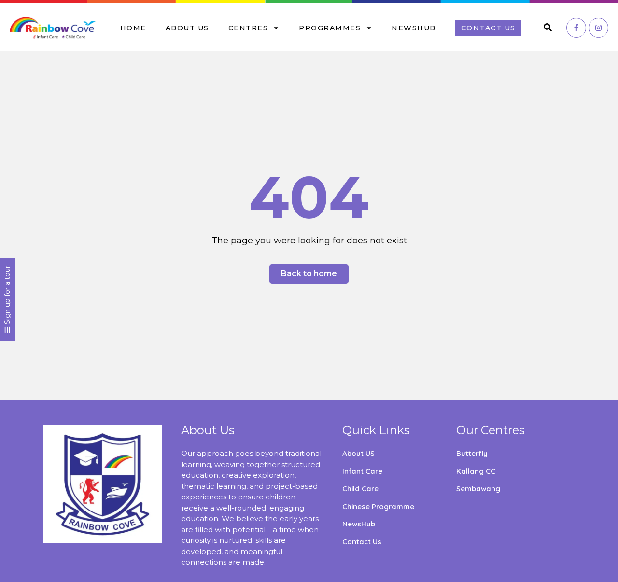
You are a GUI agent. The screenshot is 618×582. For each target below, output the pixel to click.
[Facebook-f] (576, 28)
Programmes (330, 28)
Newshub (414, 28)
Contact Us (488, 28)
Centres (248, 28)
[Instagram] (598, 28)
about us (187, 28)
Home (133, 28)
